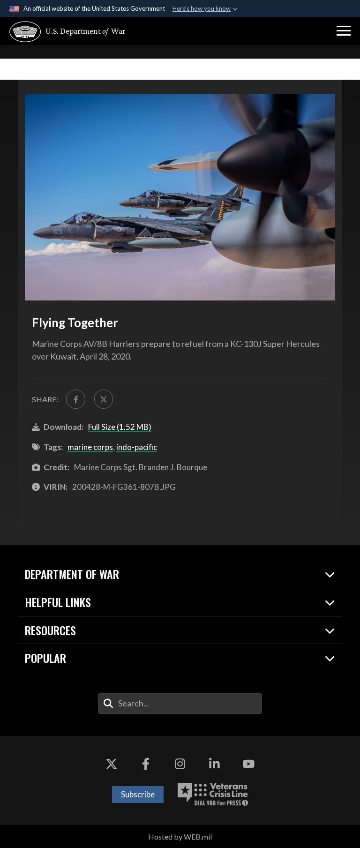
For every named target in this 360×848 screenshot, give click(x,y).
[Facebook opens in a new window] (146, 764)
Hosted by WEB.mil (180, 836)
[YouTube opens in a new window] (248, 764)
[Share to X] (103, 399)
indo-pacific (136, 447)
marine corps (90, 447)
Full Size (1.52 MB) (119, 427)
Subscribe (138, 794)
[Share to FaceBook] (75, 399)
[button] (344, 31)
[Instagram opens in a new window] (180, 764)
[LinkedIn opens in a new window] (214, 764)
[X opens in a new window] (111, 764)
